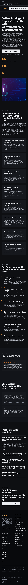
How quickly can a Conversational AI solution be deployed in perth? (13, 467)
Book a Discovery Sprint (18, 8)
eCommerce (5, 548)
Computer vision (19, 522)
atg (9, 528)
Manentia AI (18, 537)
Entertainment (5, 541)
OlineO (17, 543)
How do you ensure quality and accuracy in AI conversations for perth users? (13, 461)
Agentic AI (17, 524)
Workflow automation (20, 526)
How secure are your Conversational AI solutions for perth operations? (12, 474)
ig (6, 528)
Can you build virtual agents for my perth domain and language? (14, 454)
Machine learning (19, 520)
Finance (3, 539)
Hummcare (17, 539)
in (3, 528)
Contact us (4, 556)
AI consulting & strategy (20, 530)
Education (4, 545)
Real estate (4, 547)
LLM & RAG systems (19, 519)
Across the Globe (19, 541)
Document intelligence (20, 528)
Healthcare (4, 535)
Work (3, 560)
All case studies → (19, 545)
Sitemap (4, 562)
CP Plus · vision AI (19, 535)
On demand (4, 537)
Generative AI (18, 517)
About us (4, 554)
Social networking (6, 543)
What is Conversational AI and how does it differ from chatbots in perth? (14, 439)
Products (4, 558)
